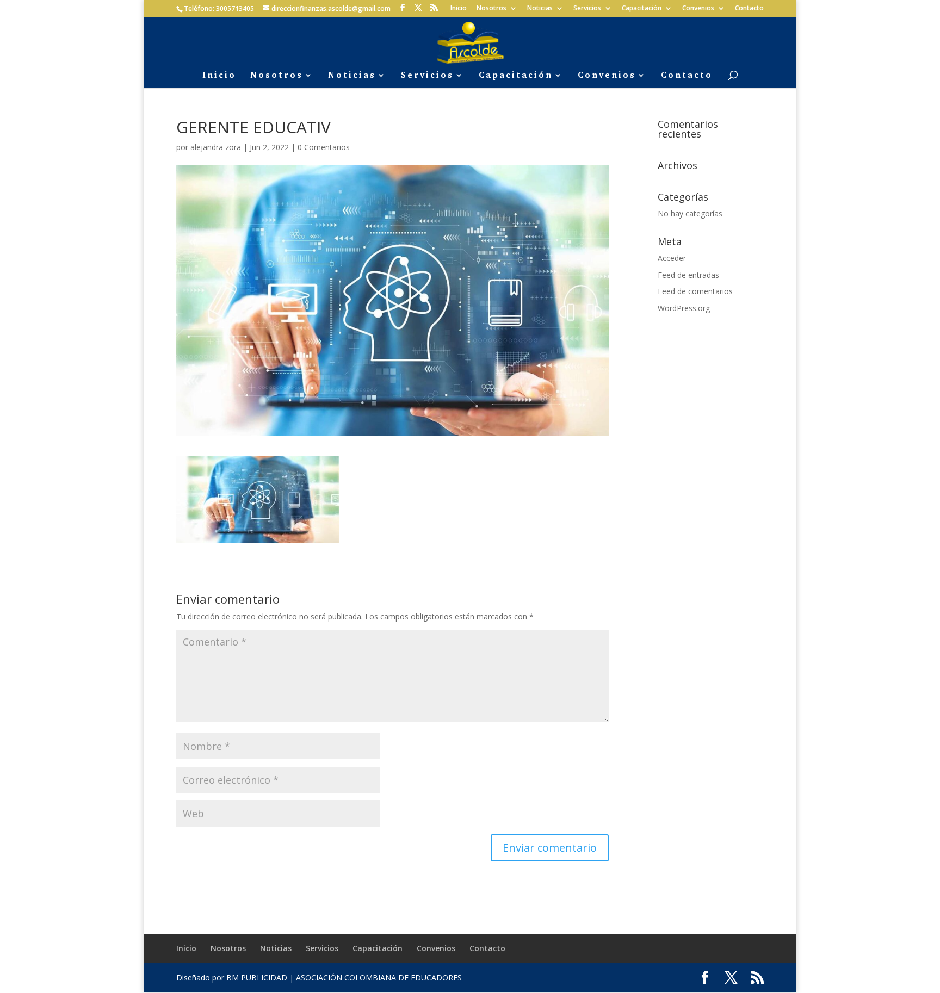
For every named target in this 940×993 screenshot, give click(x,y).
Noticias (540, 9)
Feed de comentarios (695, 291)
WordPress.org (684, 308)
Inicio (458, 9)
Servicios (587, 9)
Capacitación (641, 9)
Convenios (698, 9)
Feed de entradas (688, 275)
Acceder (672, 258)
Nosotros (491, 9)
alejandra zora (215, 147)
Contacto (749, 9)
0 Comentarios (324, 147)
